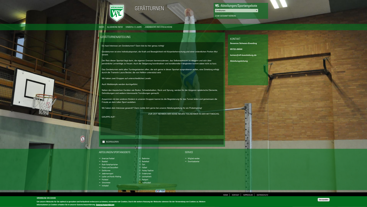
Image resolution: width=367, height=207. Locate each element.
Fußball (144, 167)
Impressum (248, 195)
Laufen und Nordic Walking (111, 176)
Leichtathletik (146, 176)
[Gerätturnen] (116, 22)
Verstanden (323, 200)
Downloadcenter (193, 161)
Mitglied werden (194, 158)
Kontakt (235, 195)
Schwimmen (106, 182)
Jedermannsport (107, 173)
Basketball (145, 161)
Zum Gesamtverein (225, 16)
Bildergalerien (112, 142)
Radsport (145, 179)
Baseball (105, 161)
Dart (143, 164)
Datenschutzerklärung (105, 205)
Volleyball (105, 185)
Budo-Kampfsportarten (110, 164)
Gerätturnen (149, 8)
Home (225, 195)
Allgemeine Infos (115, 27)
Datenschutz (262, 195)
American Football (108, 158)
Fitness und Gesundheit (110, 167)
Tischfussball (146, 182)
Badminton (146, 158)
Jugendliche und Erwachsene (158, 27)
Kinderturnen (146, 173)
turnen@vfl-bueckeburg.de (243, 55)
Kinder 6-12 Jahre (134, 27)
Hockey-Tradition (148, 170)
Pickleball (105, 179)
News (101, 27)
